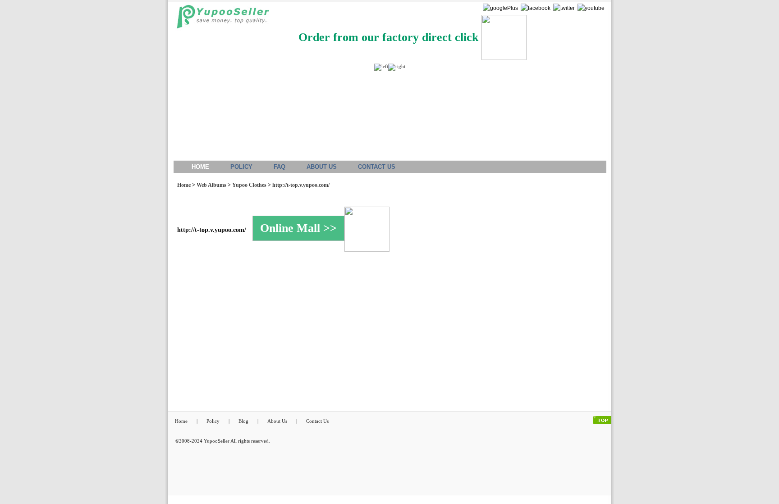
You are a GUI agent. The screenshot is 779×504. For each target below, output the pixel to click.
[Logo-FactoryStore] (220, 19)
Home (184, 185)
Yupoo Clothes (249, 185)
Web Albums (211, 185)
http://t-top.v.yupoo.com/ (301, 185)
